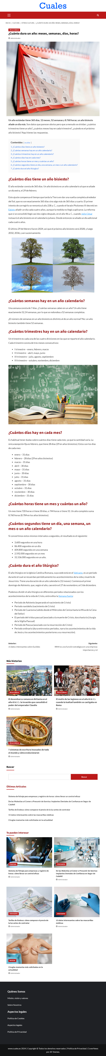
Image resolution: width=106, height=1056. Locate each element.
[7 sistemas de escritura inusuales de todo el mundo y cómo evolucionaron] (29, 731)
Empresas (13, 864)
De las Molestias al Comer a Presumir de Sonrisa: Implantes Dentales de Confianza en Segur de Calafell (49, 803)
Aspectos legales (14, 1025)
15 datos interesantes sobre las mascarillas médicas (31, 815)
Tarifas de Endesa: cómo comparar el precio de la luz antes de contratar (39, 809)
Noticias (12, 960)
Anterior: (24, 645)
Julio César (86, 213)
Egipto (11, 209)
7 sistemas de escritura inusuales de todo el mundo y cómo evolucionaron (28, 751)
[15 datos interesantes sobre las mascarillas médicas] (77, 902)
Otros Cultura (14, 30)
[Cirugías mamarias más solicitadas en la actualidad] (29, 949)
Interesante (61, 864)
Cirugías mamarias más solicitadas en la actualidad (30, 820)
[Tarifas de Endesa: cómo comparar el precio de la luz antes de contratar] (29, 902)
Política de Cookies (15, 1018)
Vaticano (78, 572)
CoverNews (93, 1048)
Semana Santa (66, 596)
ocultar (27, 142)
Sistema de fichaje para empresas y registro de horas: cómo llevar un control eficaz (44, 796)
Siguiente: (76, 646)
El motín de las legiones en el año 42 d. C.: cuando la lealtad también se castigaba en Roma (76, 702)
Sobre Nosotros (14, 1005)
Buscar (10, 767)
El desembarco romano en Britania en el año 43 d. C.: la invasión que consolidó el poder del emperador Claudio (27, 702)
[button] (9, 15)
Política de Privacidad (17, 1032)
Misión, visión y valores (17, 998)
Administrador (16, 38)
